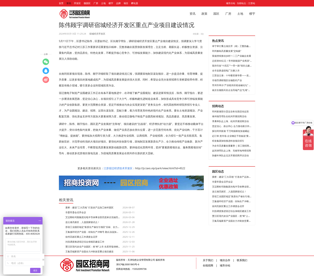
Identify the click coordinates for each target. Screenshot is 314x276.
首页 (61, 3)
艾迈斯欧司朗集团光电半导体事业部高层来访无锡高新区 (232, 186)
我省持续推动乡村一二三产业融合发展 (231, 55)
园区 (216, 13)
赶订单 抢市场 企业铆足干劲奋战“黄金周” (232, 135)
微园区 (87, 3)
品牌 (118, 3)
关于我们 (208, 260)
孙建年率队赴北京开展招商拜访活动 (230, 155)
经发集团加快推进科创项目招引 (228, 140)
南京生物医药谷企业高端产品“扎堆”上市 (232, 90)
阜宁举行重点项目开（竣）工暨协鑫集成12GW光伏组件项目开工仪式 (232, 46)
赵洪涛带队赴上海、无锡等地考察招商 (231, 150)
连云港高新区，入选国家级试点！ (229, 191)
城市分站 (230, 3)
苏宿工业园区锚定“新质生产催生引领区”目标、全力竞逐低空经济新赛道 (232, 196)
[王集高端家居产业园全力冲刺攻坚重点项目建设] (46, 70)
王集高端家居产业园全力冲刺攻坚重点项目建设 (232, 220)
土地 (103, 3)
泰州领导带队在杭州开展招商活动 (229, 116)
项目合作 (225, 260)
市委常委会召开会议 (222, 181)
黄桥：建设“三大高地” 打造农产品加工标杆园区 (232, 176)
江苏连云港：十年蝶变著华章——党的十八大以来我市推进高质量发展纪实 (232, 75)
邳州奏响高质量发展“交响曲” (226, 50)
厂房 (96, 3)
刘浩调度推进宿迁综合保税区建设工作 (231, 211)
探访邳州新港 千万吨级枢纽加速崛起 (230, 131)
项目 (126, 3)
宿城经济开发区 (97, 33)
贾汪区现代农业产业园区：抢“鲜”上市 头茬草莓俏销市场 (232, 215)
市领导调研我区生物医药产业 (227, 80)
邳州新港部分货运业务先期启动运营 (230, 111)
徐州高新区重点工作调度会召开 (228, 206)
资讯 (68, 3)
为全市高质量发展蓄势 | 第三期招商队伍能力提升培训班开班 (232, 145)
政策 (204, 13)
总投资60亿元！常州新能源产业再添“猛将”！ (232, 60)
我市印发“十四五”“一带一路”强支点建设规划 (232, 65)
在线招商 (208, 265)
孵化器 (134, 3)
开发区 (77, 3)
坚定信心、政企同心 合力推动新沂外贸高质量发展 (232, 126)
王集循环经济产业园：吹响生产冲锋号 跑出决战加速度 (232, 201)
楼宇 (111, 3)
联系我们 (242, 260)
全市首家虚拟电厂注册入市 (226, 70)
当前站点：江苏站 (246, 3)
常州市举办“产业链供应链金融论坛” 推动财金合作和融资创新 (232, 85)
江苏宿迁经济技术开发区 (118, 168)
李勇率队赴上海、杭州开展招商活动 (230, 121)
